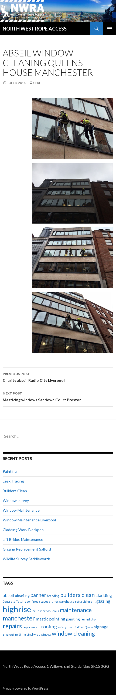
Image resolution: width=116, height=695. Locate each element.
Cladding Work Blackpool (24, 529)
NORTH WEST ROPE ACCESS (35, 29)
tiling (22, 634)
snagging (10, 634)
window (46, 634)
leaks (55, 611)
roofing (49, 626)
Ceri (36, 83)
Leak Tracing (13, 481)
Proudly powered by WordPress (26, 688)
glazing (103, 600)
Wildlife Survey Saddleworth (26, 558)
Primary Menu (109, 28)
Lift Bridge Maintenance (23, 539)
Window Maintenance (21, 510)
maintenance (76, 610)
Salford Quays (84, 627)
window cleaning (73, 633)
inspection (44, 611)
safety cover (66, 627)
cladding (103, 595)
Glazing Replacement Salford (27, 549)
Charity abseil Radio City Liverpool (34, 377)
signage (101, 626)
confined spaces (37, 601)
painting (73, 619)
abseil (8, 595)
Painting (10, 471)
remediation (89, 619)
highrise (17, 609)
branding (53, 596)
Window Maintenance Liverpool (29, 520)
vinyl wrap (33, 634)
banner (38, 595)
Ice (34, 611)
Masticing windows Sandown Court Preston (42, 396)
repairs (12, 626)
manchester (19, 618)
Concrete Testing (14, 601)
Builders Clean (15, 490)
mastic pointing (50, 618)
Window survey (16, 500)
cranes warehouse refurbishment (72, 601)
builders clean (77, 595)
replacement (31, 627)
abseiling (22, 595)
